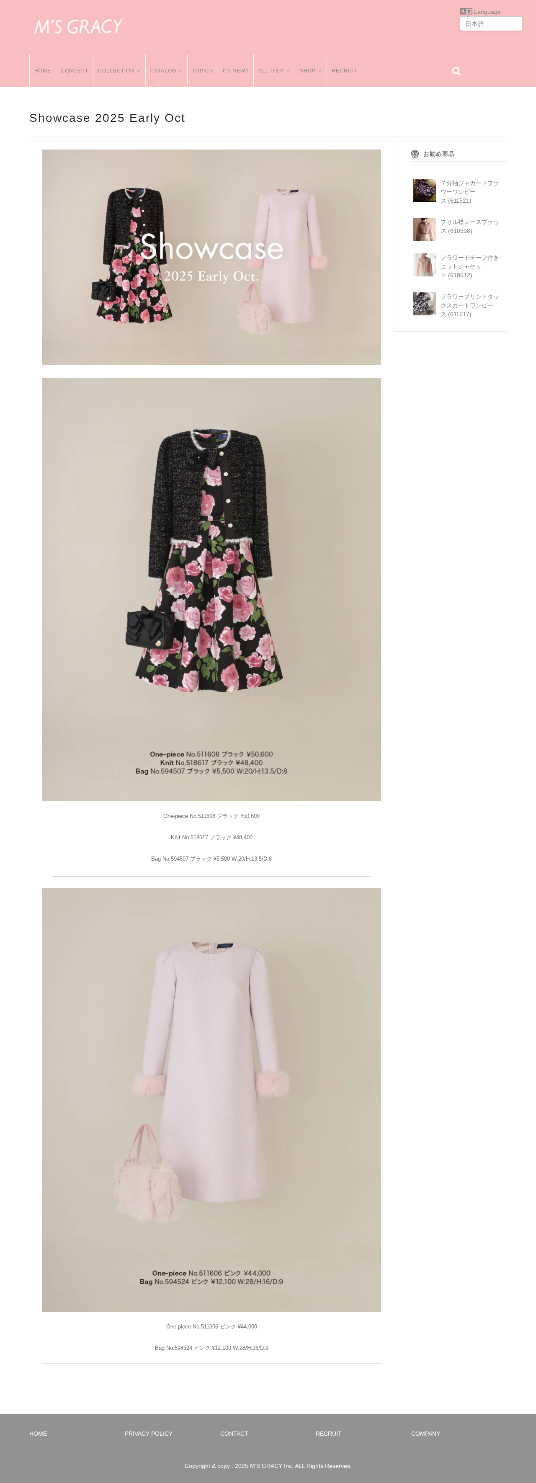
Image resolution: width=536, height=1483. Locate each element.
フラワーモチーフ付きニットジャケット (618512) (470, 266)
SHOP (308, 71)
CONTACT (234, 1433)
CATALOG (163, 71)
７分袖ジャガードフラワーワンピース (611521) (470, 192)
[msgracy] (78, 25)
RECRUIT (344, 71)
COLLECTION (116, 71)
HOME (42, 71)
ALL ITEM (271, 71)
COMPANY (425, 1433)
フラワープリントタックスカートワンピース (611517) (470, 305)
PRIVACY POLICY (149, 1433)
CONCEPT (74, 71)
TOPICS (202, 71)
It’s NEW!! (236, 71)
